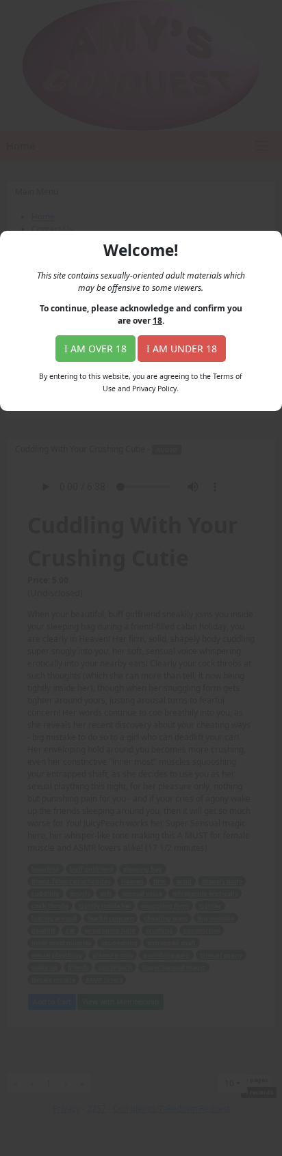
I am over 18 (95, 348)
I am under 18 (181, 348)
